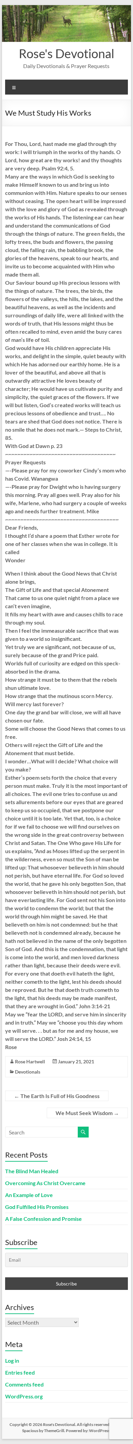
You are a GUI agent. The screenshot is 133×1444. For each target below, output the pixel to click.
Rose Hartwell (30, 1061)
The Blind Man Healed (31, 1171)
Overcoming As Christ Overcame (45, 1183)
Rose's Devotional (66, 53)
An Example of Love (29, 1195)
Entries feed (20, 1372)
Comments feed (24, 1384)
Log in (12, 1360)
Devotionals (27, 1072)
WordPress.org (24, 1396)
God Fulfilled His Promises (37, 1207)
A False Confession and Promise (43, 1218)
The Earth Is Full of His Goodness (57, 1096)
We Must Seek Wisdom (87, 1113)
